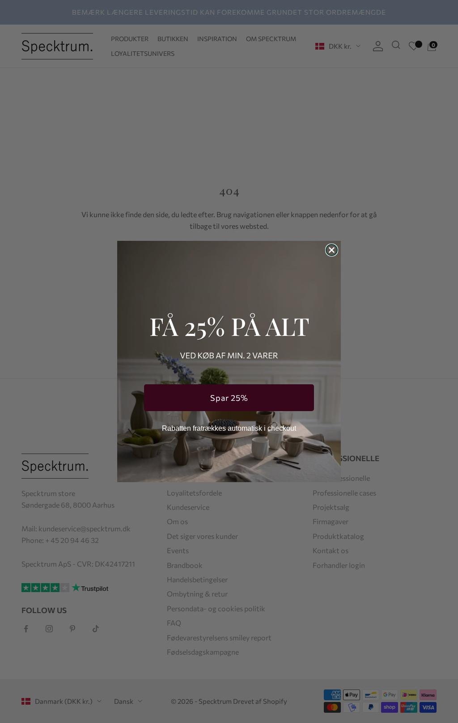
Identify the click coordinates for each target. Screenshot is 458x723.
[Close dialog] (331, 250)
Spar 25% (229, 398)
